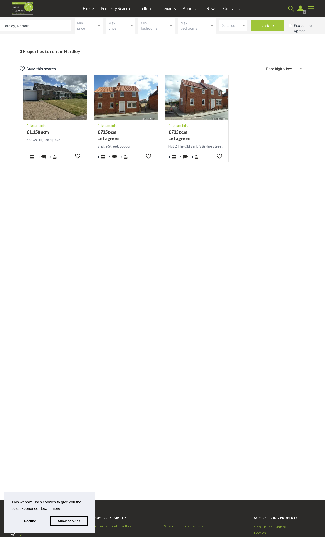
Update (267, 25)
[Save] (77, 156)
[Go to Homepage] (25, 8)
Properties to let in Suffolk (112, 526)
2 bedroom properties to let (184, 526)
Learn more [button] (50, 509)
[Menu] (311, 8)
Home (88, 8)
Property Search (115, 8)
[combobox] (36, 25)
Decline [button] (30, 521)
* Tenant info (37, 126)
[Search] (291, 8)
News (211, 8)
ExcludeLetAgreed (303, 28)
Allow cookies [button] (69, 521)
